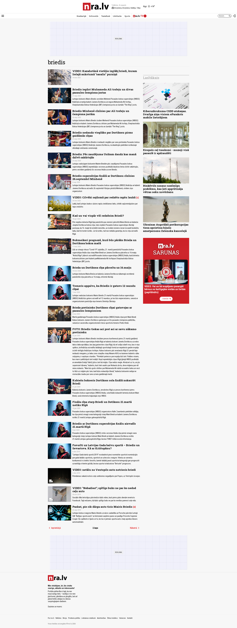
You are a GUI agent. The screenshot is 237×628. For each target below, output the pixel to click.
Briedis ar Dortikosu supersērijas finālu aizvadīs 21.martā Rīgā (104, 425)
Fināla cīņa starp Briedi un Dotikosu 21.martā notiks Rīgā (102, 403)
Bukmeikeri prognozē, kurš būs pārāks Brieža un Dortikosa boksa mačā (104, 241)
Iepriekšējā (54, 528)
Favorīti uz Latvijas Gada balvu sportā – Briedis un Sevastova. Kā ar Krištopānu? (106, 446)
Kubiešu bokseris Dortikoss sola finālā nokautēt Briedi (104, 382)
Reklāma (58, 618)
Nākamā (135, 528)
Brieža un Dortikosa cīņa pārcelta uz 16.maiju (101, 267)
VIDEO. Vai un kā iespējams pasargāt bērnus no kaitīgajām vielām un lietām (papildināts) (164, 289)
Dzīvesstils (93, 16)
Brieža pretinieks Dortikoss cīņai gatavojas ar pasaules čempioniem (102, 309)
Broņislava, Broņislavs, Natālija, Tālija (126, 8)
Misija (65, 618)
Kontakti (129, 618)
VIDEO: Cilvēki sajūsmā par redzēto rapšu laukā (104, 197)
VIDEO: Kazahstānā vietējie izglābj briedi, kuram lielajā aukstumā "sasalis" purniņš (104, 72)
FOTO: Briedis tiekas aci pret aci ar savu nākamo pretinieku (104, 330)
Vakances (122, 618)
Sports (127, 16)
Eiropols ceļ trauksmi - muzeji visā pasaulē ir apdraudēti (166, 151)
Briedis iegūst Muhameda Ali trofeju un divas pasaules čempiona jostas (102, 91)
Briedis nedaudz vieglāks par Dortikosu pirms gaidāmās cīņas (102, 134)
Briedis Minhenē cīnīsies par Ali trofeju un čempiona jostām (100, 112)
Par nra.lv (51, 618)
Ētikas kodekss (112, 618)
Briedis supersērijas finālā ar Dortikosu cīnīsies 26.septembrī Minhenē (103, 177)
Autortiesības (101, 618)
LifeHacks (117, 16)
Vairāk (167, 299)
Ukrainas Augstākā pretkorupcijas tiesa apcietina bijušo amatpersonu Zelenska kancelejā (165, 228)
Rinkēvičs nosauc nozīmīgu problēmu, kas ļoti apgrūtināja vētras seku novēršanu (163, 189)
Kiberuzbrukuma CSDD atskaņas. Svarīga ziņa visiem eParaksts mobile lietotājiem (165, 114)
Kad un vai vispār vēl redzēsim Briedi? (98, 215)
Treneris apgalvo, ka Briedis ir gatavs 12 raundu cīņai (104, 287)
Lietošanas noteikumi (88, 618)
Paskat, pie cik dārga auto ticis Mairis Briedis (102, 506)
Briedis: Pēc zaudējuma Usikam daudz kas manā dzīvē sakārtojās (104, 155)
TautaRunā (105, 16)
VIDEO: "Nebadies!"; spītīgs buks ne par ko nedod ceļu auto (104, 489)
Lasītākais (151, 78)
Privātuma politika (74, 618)
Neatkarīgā (81, 16)
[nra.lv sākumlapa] (96, 6)
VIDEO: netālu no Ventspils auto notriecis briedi (104, 469)
